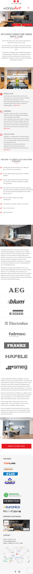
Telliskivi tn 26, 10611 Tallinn (15, 543)
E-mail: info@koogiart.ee (9, 541)
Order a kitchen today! (16, 446)
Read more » (17, 105)
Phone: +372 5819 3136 (9, 539)
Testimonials (16, 24)
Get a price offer (27, 24)
